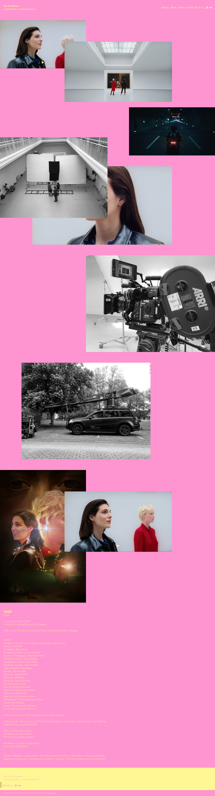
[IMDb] (211, 7)
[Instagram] (195, 7)
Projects (165, 7)
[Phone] (203, 7)
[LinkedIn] (207, 7)
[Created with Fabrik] (1, 785)
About (173, 7)
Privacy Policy (51, 793)
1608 (7, 611)
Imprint (190, 7)
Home (6, 615)
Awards (181, 7)
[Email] (199, 7)
